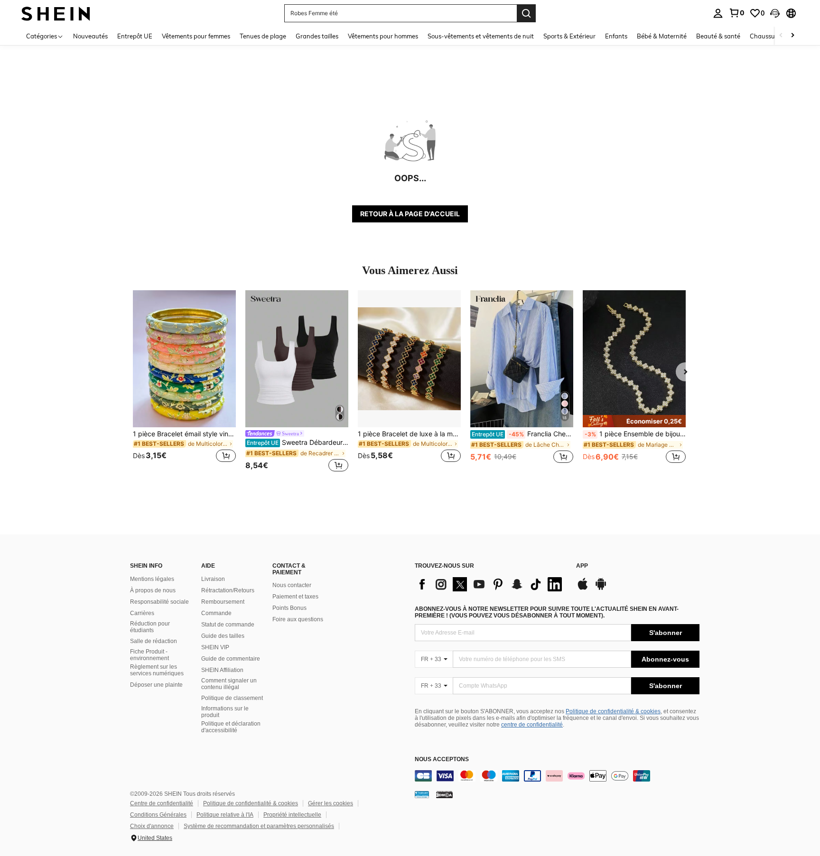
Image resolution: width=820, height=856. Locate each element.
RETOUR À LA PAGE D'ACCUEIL (410, 214)
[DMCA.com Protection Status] (444, 794)
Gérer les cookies (330, 803)
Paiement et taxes (295, 596)
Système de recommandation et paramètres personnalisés (259, 826)
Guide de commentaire (230, 658)
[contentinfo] (557, 776)
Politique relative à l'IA (224, 814)
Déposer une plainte (156, 684)
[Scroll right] (792, 36)
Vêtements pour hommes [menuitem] (383, 36)
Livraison (213, 579)
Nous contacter (291, 585)
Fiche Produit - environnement (149, 655)
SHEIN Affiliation (222, 670)
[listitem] (184, 382)
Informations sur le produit (225, 711)
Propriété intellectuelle (292, 814)
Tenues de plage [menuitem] (263, 36)
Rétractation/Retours (227, 590)
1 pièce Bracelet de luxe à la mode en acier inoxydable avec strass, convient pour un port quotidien (409, 434)
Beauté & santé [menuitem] (718, 36)
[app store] (582, 588)
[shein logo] (55, 13)
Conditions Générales (158, 814)
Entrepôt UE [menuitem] (134, 36)
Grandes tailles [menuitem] (317, 36)
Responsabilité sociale (159, 601)
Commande (216, 613)
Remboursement (222, 601)
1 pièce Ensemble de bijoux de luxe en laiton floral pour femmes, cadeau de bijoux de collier (635, 434)
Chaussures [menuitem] (766, 36)
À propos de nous (153, 590)
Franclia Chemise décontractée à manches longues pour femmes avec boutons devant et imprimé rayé (522, 434)
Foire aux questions (297, 619)
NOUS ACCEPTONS (442, 759)
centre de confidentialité (532, 724)
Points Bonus (289, 608)
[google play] (600, 588)
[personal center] (718, 13)
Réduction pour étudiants (150, 627)
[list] (491, 584)
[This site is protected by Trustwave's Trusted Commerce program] (422, 794)
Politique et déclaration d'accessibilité (231, 727)
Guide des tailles (222, 636)
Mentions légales (152, 579)
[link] (736, 12)
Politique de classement (232, 698)
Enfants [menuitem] (616, 36)
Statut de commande (227, 624)
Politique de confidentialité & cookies (613, 711)
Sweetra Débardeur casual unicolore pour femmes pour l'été (297, 442)
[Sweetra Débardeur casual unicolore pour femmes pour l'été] (296, 358)
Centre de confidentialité (161, 803)
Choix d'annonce (152, 826)
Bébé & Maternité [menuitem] (662, 36)
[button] (775, 13)
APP (582, 566)
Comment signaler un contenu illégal (229, 683)
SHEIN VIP (215, 647)
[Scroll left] (781, 36)
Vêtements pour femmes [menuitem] (196, 36)
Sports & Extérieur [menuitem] (569, 36)
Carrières (142, 613)
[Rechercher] (526, 13)
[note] (634, 421)
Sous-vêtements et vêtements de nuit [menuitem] (481, 36)
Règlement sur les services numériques (157, 670)
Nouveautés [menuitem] (90, 36)
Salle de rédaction (153, 641)
